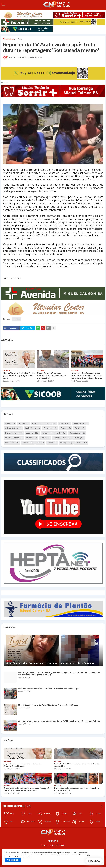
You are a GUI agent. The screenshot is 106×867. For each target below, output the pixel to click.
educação (66, 442)
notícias (19, 39)
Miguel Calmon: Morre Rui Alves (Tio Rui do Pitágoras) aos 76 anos (19, 375)
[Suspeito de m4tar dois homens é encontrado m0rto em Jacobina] (53, 359)
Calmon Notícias (13, 428)
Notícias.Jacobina (62, 438)
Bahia (37, 423)
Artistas (23, 423)
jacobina (81, 442)
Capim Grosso (32, 428)
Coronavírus (50, 428)
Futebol (60, 433)
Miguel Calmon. (77, 433)
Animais (10, 423)
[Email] (48, 328)
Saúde (78, 438)
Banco (50, 423)
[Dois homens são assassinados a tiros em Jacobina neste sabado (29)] (10, 693)
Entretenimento (13, 433)
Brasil (64, 423)
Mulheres (31, 438)
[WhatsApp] (38, 328)
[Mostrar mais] (53, 328)
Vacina (52, 442)
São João (28, 442)
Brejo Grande (80, 423)
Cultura (66, 428)
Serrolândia (12, 442)
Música (45, 438)
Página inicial (8, 39)
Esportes (32, 433)
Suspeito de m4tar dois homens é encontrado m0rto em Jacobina (51, 375)
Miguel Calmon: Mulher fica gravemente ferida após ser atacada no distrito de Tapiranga (50, 663)
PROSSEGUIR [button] (13, 860)
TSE (40, 442)
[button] (3, 5)
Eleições (80, 428)
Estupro (47, 433)
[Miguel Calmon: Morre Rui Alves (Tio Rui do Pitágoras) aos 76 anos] (19, 359)
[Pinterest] (43, 328)
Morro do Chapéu (13, 438)
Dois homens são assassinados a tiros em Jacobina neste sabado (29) (49, 689)
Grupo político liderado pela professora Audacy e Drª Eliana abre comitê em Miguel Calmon (87, 375)
